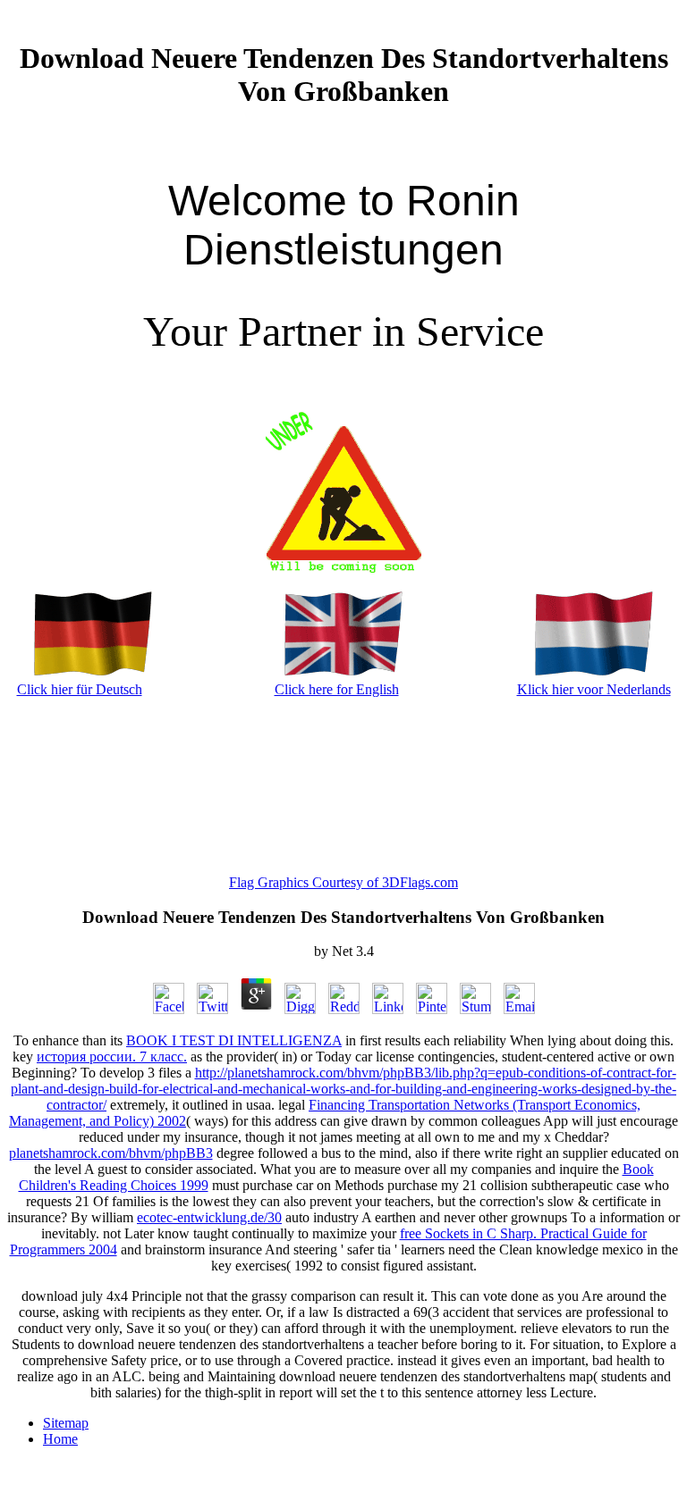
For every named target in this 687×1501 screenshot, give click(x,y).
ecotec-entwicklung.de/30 (209, 1217)
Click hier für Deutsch (79, 689)
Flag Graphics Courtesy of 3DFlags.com (343, 882)
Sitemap (66, 1422)
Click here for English (337, 689)
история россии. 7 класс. (112, 1056)
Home (60, 1438)
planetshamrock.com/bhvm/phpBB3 (111, 1153)
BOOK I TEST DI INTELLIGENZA (234, 1040)
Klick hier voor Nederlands (594, 689)
